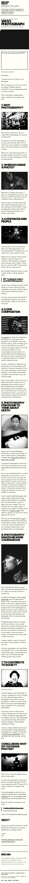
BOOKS (12, 10)
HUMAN (10, 880)
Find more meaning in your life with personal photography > (12, 840)
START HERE (5, 10)
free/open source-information (11, 734)
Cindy (23, 518)
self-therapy (4, 796)
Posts (21, 26)
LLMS (5, 880)
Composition (5, 337)
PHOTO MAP (15, 880)
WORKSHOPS (19, 10)
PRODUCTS (5, 12)
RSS (2, 880)
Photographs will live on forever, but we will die (13, 458)
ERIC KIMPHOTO (5, 3)
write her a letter (15, 510)
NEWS (11, 12)
